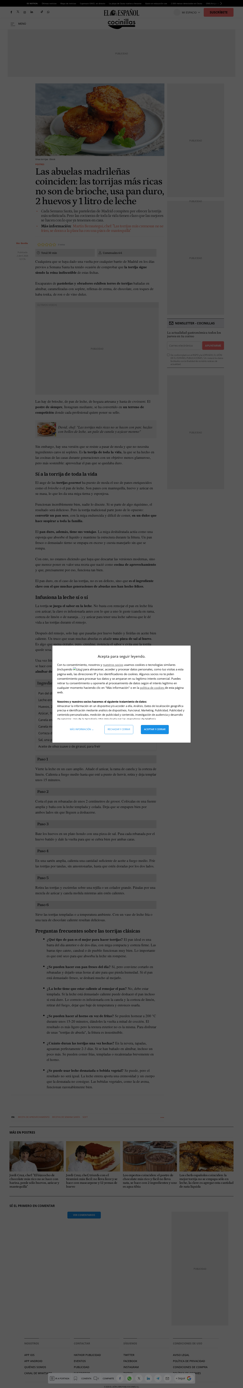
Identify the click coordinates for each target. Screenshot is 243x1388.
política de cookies (152, 688)
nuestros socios (113, 665)
